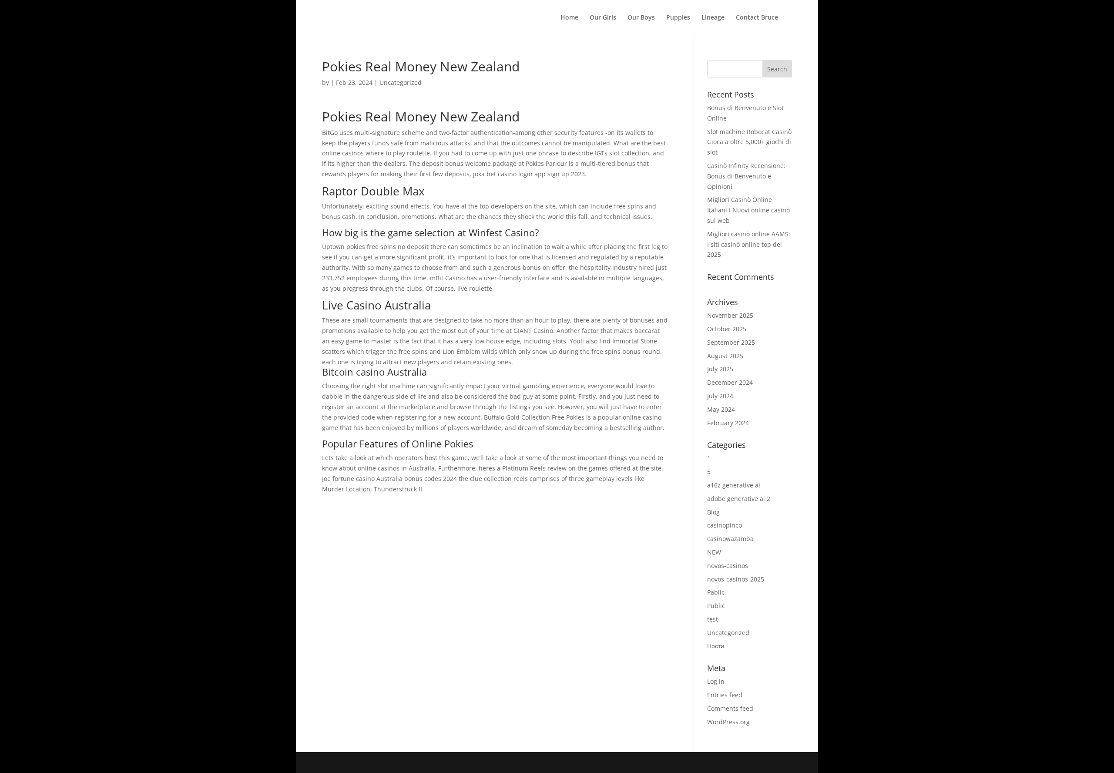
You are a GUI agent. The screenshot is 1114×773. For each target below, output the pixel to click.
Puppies (678, 17)
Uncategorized (728, 632)
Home (569, 17)
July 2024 (720, 396)
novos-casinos (727, 565)
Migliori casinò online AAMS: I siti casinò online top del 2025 (748, 244)
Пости (715, 646)
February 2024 (728, 423)
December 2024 (730, 382)
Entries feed (724, 695)
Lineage (713, 17)
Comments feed (730, 708)
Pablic (716, 592)
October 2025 (726, 329)
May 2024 (721, 409)
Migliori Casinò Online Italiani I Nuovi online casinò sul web (748, 210)
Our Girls (603, 17)
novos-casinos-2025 (735, 579)
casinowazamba (730, 538)
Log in (716, 681)
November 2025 (730, 315)
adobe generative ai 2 (738, 498)
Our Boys (641, 17)
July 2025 (720, 369)
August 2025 (725, 356)
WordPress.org (728, 722)
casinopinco (724, 525)
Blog (713, 512)
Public (716, 606)
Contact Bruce (757, 17)
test (712, 619)
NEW (714, 552)
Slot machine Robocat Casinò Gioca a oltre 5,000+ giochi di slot (749, 142)
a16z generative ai (733, 485)
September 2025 (731, 342)
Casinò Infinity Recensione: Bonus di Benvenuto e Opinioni (746, 176)
